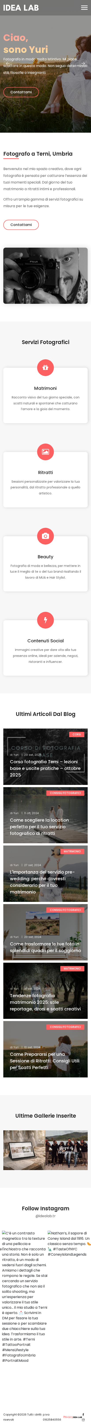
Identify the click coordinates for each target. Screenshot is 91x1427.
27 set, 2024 (32, 865)
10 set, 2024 (32, 1047)
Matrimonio (72, 851)
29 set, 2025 (33, 755)
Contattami (21, 224)
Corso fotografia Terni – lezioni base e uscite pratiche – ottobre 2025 (45, 768)
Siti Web (24, 1150)
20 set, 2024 (32, 937)
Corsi (77, 734)
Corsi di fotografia (66, 1150)
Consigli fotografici (65, 793)
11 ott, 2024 (31, 813)
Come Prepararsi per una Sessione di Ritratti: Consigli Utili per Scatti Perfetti (45, 1061)
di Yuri (14, 755)
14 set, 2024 (32, 989)
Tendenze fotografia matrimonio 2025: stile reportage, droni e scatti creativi (45, 1002)
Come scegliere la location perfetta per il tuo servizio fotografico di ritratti (39, 826)
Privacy (68, 1417)
